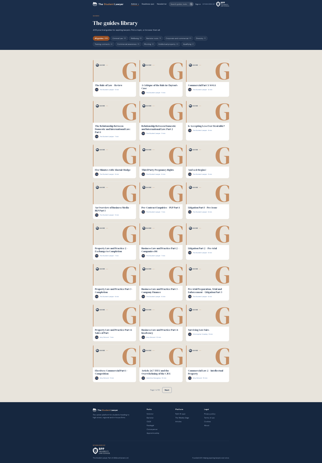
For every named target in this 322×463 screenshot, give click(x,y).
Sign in (198, 4)
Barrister (150, 418)
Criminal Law (119, 38)
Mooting (149, 44)
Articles (178, 422)
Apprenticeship (153, 433)
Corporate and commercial (178, 38)
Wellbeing (136, 38)
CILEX (149, 422)
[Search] (191, 4)
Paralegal (150, 425)
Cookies (207, 422)
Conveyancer (152, 429)
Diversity (201, 38)
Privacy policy (209, 414)
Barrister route (153, 38)
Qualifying (188, 44)
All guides (101, 38)
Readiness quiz (148, 4)
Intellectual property (168, 44)
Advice (134, 4)
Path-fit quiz (180, 414)
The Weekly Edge (182, 418)
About (206, 425)
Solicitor (150, 414)
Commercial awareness (128, 44)
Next (167, 390)
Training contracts (103, 44)
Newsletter (162, 4)
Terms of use (209, 418)
